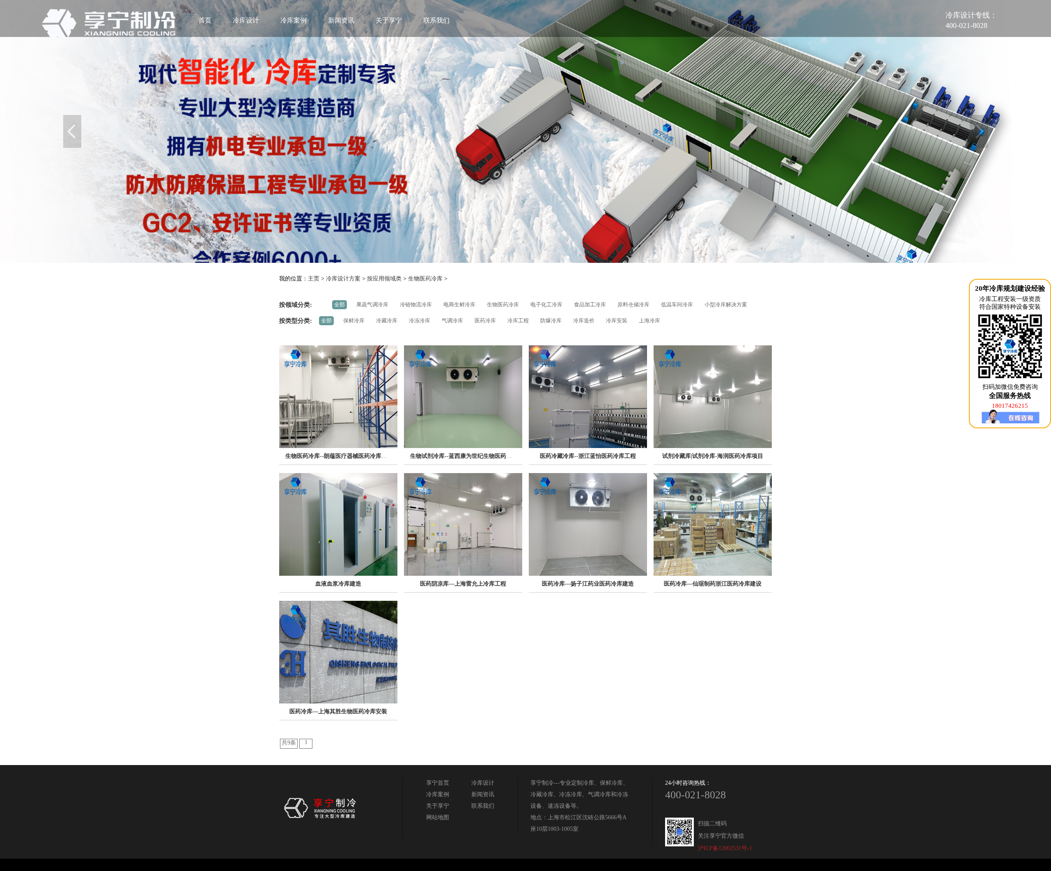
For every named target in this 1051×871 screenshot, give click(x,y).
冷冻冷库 (419, 320)
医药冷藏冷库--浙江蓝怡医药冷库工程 (588, 456)
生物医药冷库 (425, 279)
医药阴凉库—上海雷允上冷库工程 (463, 584)
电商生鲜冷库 (459, 304)
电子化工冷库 (546, 304)
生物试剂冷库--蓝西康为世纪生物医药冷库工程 (469, 456)
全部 (339, 304)
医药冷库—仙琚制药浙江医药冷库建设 (713, 584)
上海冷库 (649, 320)
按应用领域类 (384, 279)
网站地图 (437, 817)
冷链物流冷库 (416, 304)
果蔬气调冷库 (372, 304)
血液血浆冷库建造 (338, 584)
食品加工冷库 (590, 304)
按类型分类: (295, 320)
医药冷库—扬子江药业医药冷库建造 (588, 584)
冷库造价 (583, 320)
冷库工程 (518, 320)
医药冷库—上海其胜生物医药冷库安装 (338, 711)
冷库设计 (246, 20)
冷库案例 (293, 20)
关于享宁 (389, 20)
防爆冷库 (551, 320)
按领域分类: (295, 304)
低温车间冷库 (677, 304)
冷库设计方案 (343, 279)
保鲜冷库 (354, 320)
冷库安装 (616, 320)
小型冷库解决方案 (725, 304)
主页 (313, 279)
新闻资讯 (341, 20)
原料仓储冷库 (633, 304)
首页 (204, 20)
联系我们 (436, 20)
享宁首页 (437, 783)
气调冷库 (452, 320)
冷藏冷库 (386, 320)
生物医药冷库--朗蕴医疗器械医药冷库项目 (339, 456)
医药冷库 (485, 320)
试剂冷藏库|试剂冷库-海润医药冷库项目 (712, 456)
